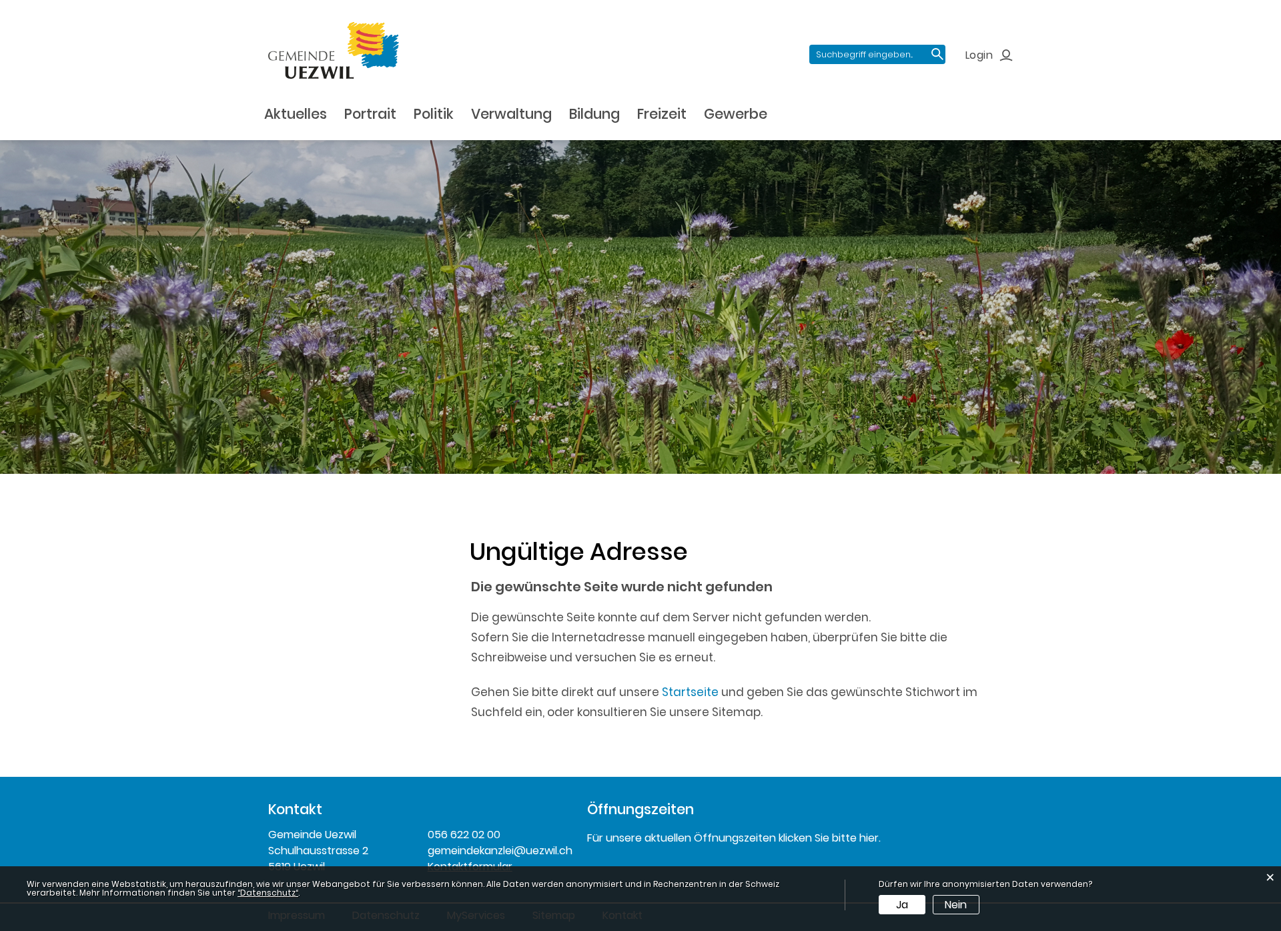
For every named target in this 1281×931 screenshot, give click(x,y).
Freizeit (662, 113)
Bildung (594, 113)
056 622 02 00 (464, 834)
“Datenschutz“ (268, 892)
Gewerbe (735, 113)
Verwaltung (511, 113)
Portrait (370, 113)
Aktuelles (295, 113)
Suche (937, 54)
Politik (434, 113)
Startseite (690, 692)
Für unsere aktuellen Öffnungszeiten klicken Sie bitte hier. (734, 838)
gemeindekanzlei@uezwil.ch (497, 850)
